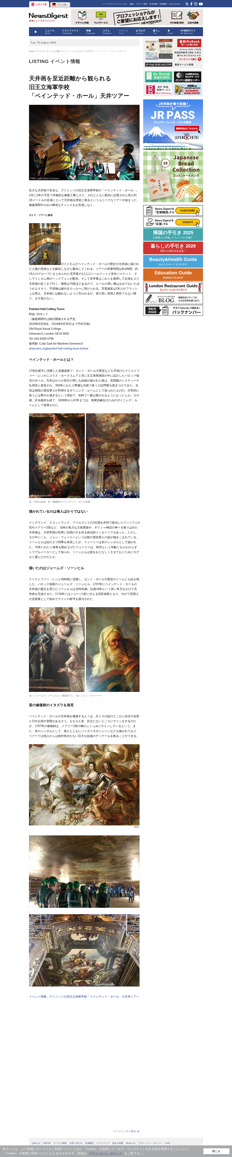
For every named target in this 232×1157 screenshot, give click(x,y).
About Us (131, 1143)
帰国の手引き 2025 (173, 234)
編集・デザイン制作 (139, 4)
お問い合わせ (75, 1143)
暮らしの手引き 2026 (173, 247)
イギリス (39, 3)
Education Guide (173, 274)
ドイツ (60, 3)
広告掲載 (154, 4)
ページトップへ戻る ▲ (126, 1131)
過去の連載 (117, 1143)
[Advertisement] (56, 1031)
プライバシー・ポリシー (106, 1153)
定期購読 (163, 4)
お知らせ (36, 1143)
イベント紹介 (55, 51)
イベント (42, 51)
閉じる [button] (216, 1151)
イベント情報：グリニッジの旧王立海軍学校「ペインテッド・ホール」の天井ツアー (84, 996)
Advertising (174, 4)
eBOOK (47, 1143)
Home (32, 51)
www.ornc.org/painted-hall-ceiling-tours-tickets (58, 348)
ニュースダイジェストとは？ (115, 4)
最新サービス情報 (170, 64)
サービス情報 (60, 1143)
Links (168, 1143)
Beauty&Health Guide (173, 261)
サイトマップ (103, 1143)
